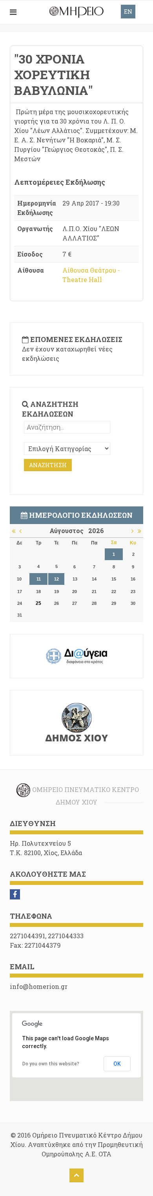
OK (117, 1064)
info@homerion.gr (38, 986)
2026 (96, 530)
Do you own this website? (50, 1064)
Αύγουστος (68, 530)
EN (128, 11)
